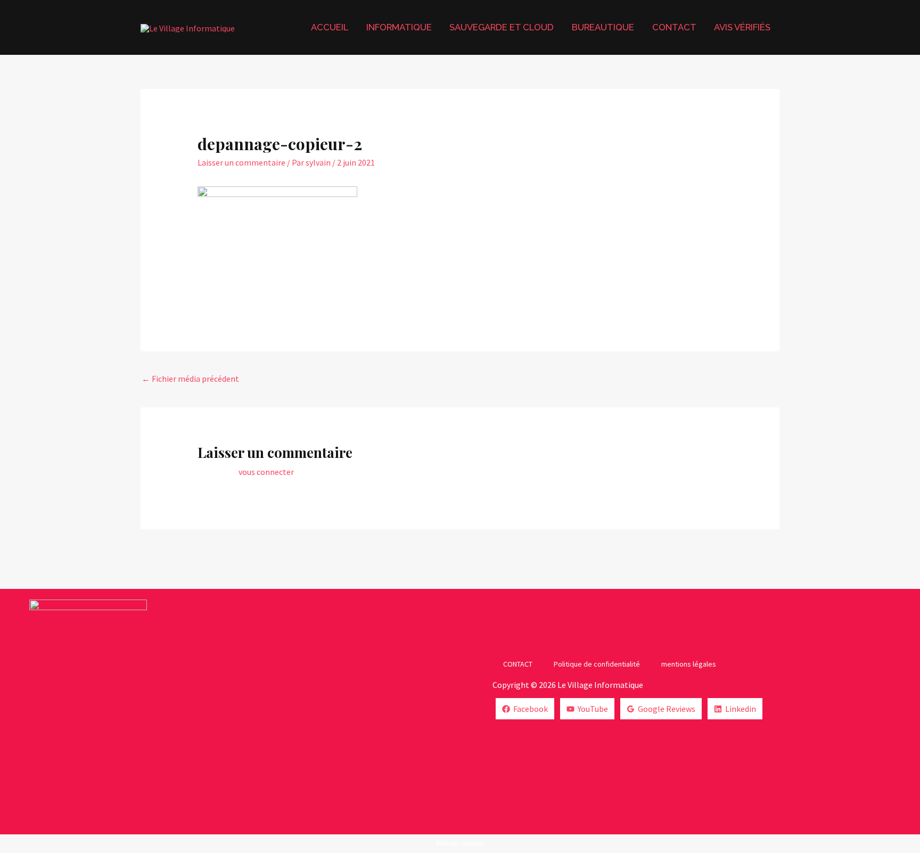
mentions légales (688, 664)
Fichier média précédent (190, 378)
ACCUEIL (329, 27)
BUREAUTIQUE (603, 27)
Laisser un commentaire (241, 162)
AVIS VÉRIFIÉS (742, 27)
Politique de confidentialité (597, 664)
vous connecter (266, 471)
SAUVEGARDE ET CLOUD (501, 27)
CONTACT (674, 27)
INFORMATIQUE (399, 27)
